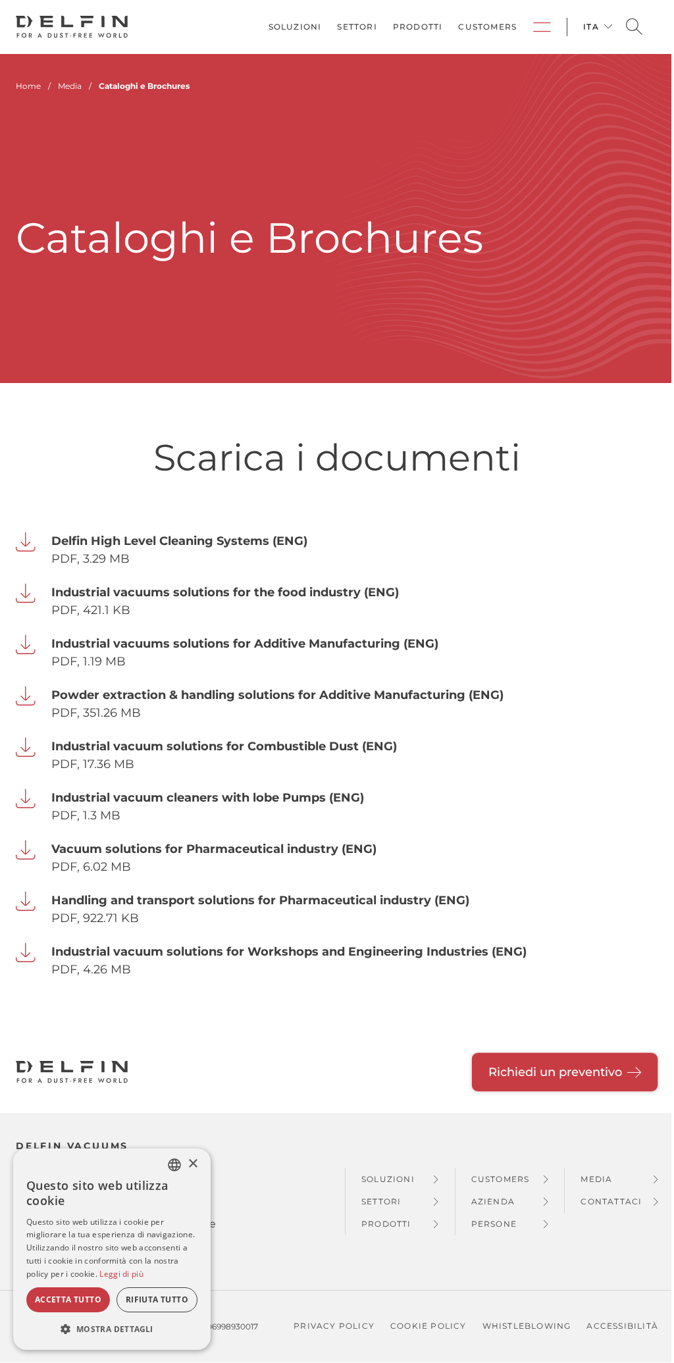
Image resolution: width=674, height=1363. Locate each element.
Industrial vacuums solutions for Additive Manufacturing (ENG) (244, 643)
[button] (111, 1329)
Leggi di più (121, 1273)
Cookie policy (428, 1326)
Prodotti (418, 27)
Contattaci (611, 1201)
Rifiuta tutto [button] (157, 1299)
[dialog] (112, 1249)
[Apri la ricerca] (634, 27)
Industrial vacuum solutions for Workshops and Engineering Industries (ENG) (289, 951)
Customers (487, 27)
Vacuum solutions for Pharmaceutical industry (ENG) (213, 849)
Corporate (541, 27)
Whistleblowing (526, 1326)
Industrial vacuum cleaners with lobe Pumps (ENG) (207, 797)
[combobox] (174, 1164)
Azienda (493, 1201)
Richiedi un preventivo (555, 1072)
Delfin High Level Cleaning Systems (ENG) (179, 541)
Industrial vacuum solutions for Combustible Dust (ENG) (224, 746)
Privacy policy (334, 1326)
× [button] (192, 1164)
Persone (494, 1224)
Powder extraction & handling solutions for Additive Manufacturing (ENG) (277, 695)
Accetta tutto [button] (68, 1299)
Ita (591, 27)
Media (596, 1179)
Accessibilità (622, 1326)
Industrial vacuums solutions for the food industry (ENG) (225, 592)
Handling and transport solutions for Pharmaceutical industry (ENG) (260, 900)
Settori (356, 27)
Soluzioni (295, 27)
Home (28, 86)
